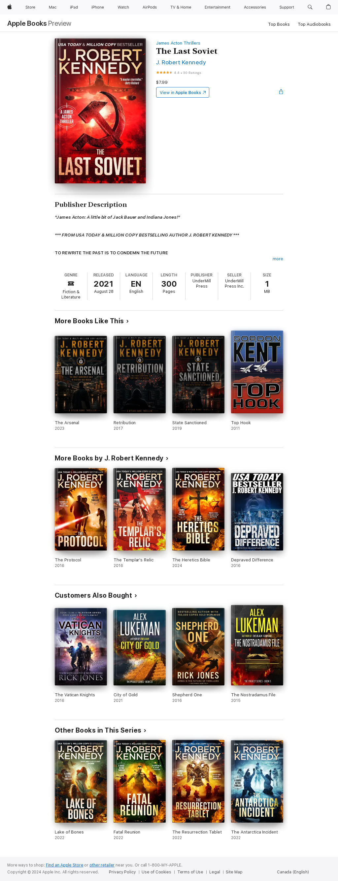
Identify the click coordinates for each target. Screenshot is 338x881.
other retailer (102, 865)
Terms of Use (190, 872)
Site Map (234, 872)
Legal (214, 872)
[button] (310, 7)
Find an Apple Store (65, 865)
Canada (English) (293, 872)
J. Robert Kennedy (181, 62)
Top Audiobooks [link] (314, 24)
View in (180, 92)
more (278, 258)
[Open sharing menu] (281, 92)
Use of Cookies (156, 872)
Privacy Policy (122, 872)
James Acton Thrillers (178, 43)
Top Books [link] (279, 24)
